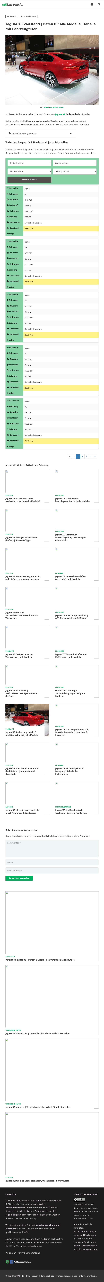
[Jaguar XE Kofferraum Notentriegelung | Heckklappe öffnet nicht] (77, 510)
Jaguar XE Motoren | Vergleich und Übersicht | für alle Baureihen (38, 1107)
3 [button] (86, 456)
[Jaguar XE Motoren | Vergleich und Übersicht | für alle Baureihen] (52, 1040)
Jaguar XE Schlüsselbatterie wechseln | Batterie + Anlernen (71, 811)
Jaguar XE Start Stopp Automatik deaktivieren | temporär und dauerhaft (22, 771)
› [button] (90, 456)
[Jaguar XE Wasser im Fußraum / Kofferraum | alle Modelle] (77, 627)
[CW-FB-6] (18, 1261)
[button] (99, 4)
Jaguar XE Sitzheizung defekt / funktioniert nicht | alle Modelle (21, 733)
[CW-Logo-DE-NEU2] (12, 4)
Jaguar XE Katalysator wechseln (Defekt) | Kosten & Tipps (21, 539)
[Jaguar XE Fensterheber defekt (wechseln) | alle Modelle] (77, 549)
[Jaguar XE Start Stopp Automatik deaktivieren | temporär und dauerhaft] (27, 744)
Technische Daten (13, 1030)
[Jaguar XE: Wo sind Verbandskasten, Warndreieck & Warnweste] (27, 588)
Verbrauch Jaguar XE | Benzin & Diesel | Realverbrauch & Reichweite (40, 959)
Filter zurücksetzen (29, 180)
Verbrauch (10, 956)
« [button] (69, 456)
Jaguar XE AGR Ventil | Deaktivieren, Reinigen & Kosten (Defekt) (21, 693)
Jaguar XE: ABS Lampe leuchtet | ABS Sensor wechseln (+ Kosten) (71, 617)
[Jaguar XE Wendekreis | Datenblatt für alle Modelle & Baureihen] (52, 966)
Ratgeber (9, 495)
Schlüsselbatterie (63, 807)
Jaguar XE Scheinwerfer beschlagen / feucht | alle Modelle (72, 500)
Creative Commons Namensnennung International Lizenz (86, 1215)
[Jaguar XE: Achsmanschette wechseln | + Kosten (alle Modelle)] (27, 471)
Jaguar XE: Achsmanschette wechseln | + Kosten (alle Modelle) (22, 500)
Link (62, 107)
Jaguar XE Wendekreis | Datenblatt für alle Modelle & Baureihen (37, 1033)
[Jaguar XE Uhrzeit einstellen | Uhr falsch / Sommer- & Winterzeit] (27, 783)
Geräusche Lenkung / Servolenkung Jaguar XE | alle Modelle (70, 693)
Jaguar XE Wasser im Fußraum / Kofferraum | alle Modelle (71, 655)
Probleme (59, 495)
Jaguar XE (60, 114)
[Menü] (92, 4)
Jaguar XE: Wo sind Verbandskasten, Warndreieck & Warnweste (21, 615)
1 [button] (78, 456)
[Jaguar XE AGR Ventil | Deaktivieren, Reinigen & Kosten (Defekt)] (27, 666)
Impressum (32, 1275)
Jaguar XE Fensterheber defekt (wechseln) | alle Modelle (70, 578)
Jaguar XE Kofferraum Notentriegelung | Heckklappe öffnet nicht (70, 537)
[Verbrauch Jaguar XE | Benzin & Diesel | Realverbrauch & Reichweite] (52, 893)
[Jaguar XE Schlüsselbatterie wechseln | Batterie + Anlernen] (77, 783)
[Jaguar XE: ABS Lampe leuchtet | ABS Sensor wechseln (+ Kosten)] (77, 588)
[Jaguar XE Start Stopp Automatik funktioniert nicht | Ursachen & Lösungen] (77, 705)
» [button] (95, 456)
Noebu (46, 107)
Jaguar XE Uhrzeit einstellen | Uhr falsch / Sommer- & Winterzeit (22, 811)
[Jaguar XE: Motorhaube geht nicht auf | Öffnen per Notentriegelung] (27, 549)
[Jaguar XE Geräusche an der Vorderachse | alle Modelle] (27, 627)
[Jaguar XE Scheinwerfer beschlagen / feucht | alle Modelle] (77, 471)
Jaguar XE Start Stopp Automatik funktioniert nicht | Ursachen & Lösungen (71, 732)
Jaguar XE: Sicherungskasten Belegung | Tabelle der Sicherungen (69, 771)
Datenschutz (47, 1275)
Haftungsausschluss (66, 1275)
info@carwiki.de (88, 1275)
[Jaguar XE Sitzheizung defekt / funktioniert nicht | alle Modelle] (27, 705)
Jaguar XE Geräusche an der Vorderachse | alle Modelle (19, 655)
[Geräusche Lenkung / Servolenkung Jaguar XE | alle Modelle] (77, 666)
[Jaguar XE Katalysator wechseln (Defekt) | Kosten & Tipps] (27, 510)
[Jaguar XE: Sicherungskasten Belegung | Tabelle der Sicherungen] (77, 744)
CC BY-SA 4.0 (55, 107)
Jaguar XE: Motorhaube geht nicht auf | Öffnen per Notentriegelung (22, 578)
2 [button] (82, 456)
